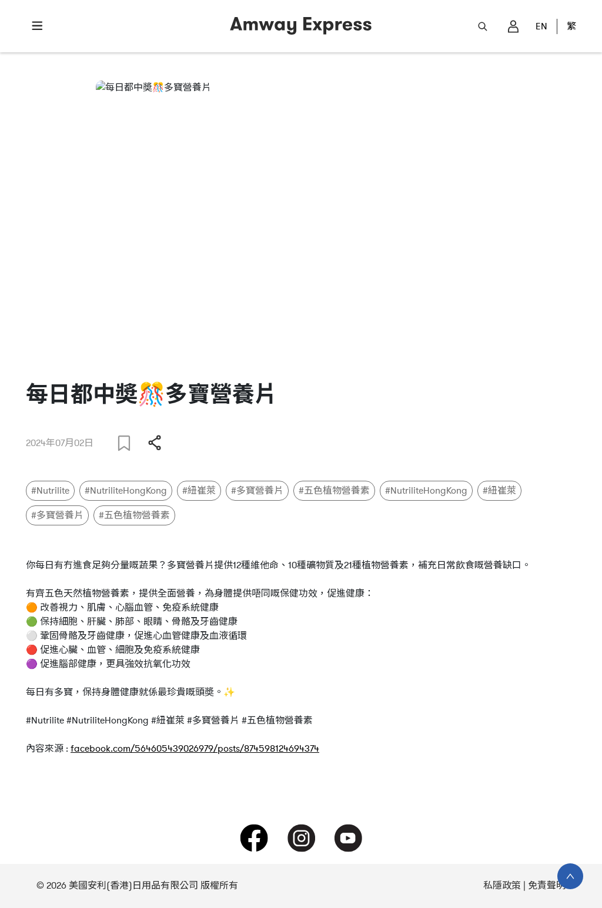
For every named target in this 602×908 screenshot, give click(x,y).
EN (541, 26)
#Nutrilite (50, 490)
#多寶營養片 (257, 490)
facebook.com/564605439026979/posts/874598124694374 (195, 748)
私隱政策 (502, 885)
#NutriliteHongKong (126, 490)
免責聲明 (547, 885)
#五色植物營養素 (334, 490)
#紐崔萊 (199, 490)
